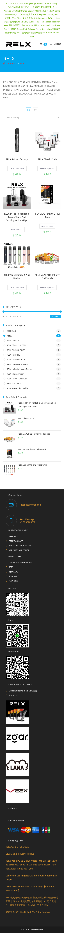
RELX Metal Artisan (15, 373)
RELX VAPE (14, 576)
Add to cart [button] (17, 229)
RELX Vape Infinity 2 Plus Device (17, 276)
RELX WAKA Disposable (17, 388)
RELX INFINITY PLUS (16, 359)
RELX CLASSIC (13, 340)
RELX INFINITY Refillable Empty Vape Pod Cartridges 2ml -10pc (16, 217)
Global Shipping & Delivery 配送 (23, 690)
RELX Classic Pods (47, 159)
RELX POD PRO (14, 383)
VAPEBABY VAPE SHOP (19, 550)
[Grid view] (28, 110)
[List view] (35, 110)
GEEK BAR (11, 331)
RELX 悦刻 (13, 580)
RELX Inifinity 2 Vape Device (19, 369)
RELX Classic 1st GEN (16, 345)
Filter (55, 316)
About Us (13, 695)
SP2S (11, 567)
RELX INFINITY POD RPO (18, 364)
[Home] (4, 63)
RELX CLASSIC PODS (16, 350)
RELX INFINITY (13, 354)
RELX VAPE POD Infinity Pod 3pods (47, 276)
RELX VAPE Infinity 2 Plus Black (47, 215)
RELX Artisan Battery (17, 159)
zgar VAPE (13, 571)
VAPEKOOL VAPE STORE (20, 545)
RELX (22, 63)
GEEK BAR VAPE (16, 541)
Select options (16, 168)
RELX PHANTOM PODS (17, 378)
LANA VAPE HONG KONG (20, 562)
